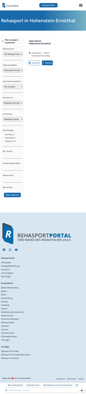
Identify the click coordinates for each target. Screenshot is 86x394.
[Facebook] (4, 250)
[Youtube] (16, 250)
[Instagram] (10, 250)
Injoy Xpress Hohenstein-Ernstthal (40, 42)
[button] (81, 5)
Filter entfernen (12, 195)
